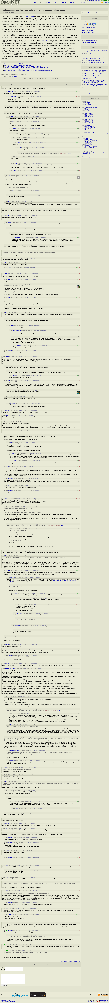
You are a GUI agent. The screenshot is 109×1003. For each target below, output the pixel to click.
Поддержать (97, 1001)
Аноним (6, 86)
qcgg (20, 147)
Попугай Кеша (10, 91)
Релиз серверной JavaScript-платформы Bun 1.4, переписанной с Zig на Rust (95, 85)
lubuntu (15, 76)
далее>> (105, 133)
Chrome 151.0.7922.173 (90, 122)
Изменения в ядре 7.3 (87, 157)
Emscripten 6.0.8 (89, 130)
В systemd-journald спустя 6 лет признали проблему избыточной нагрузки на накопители (94, 77)
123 (16, 163)
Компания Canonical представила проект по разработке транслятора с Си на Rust (94, 71)
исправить (72, 62)
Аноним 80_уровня (12, 318)
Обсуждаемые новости (94, 67)
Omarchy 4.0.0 (88, 139)
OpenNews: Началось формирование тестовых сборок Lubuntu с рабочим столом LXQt (28, 70)
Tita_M (9, 790)
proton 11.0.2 (88, 109)
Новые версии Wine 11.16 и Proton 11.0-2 (95, 91)
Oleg (6, 649)
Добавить (91, 1001)
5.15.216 (84, 153)
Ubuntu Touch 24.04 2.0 (91, 146)
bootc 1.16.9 (88, 125)
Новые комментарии (87, 30)
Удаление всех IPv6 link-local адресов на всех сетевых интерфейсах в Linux (95, 57)
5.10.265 (88, 153)
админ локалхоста (17, 330)
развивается (45, 40)
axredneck (14, 375)
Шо (13, 121)
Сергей (14, 170)
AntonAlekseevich (11, 284)
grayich (9, 175)
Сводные (95, 25)
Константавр (17, 237)
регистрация (97, 0)
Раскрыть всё (72, 84)
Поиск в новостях (87, 29)
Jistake (9, 222)
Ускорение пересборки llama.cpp (95, 60)
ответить (19, 86)
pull (91, 155)
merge (88, 155)
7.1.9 (86, 152)
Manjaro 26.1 (88, 142)
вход (94, 0)
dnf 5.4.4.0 (87, 124)
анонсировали (29, 16)
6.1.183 (102, 152)
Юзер (7, 877)
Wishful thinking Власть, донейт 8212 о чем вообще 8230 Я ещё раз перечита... (34, 710)
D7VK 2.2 (87, 102)
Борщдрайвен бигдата (10, 668)
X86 (5, 208)
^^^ (25, 91)
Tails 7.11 (87, 138)
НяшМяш (12, 390)
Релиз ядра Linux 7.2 (90, 40)
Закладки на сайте (6, 1000)
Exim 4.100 (88, 128)
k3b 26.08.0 (88, 115)
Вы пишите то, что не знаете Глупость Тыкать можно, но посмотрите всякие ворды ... (35, 525)
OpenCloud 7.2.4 (89, 120)
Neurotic (7, 356)
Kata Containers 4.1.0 (90, 126)
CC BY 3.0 (10, 73)
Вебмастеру (105, 1001)
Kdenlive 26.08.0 (89, 119)
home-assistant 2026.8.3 (91, 107)
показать (70, 153)
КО (7, 106)
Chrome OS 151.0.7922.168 (91, 137)
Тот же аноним (11, 485)
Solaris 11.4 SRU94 (89, 147)
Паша (16, 137)
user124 (12, 935)
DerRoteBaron (13, 370)
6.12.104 (94, 152)
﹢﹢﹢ (23, 86)
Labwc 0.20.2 (88, 118)
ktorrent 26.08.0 (89, 121)
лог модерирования (76, 961)
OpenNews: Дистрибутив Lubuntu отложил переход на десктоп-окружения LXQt (26, 67)
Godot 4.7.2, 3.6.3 (89, 106)
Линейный (63, 84)
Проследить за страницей (8, 1001)
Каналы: (84, 24)
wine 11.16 (87, 110)
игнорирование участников (66, 961)
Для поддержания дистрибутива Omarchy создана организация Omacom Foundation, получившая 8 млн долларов (94, 81)
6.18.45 (90, 152)
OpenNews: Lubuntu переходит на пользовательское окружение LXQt (23, 66)
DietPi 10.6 (88, 143)
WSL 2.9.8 (87, 108)
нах (13, 190)
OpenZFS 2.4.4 (88, 112)
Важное (94, 37)
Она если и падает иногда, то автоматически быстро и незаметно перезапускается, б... (45, 153)
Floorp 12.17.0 (88, 113)
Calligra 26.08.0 (89, 114)
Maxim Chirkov (104, 1000)
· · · (26, 86)
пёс (6, 908)
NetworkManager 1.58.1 (90, 127)
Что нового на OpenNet (88, 27)
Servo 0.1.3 (88, 104)
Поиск (80, 2)
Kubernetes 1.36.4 (89, 132)
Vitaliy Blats (8, 850)
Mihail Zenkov (20, 598)
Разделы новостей (87, 25)
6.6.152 (98, 152)
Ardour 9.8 (87, 131)
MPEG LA (7, 215)
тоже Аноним (8, 421)
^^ (26, 96)
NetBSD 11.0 (88, 145)
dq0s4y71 (12, 195)
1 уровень (57, 84)
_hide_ (9, 696)
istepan (6, 415)
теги (84, 2)
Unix (88, 12)
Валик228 (12, 116)
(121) (10, 84)
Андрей (7, 767)
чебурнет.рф (18, 156)
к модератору (33, 86)
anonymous (12, 577)
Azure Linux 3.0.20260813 (91, 140)
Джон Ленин (13, 96)
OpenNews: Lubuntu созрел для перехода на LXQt (18, 69)
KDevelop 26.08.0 (89, 116)
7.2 (86, 155)
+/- (67, 84)
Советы (94, 47)
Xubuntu (9, 267)
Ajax (52, 84)
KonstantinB (10, 490)
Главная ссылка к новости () (20, 64)
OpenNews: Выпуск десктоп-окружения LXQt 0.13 (17, 65)
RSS (78, 84)
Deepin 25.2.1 (88, 144)
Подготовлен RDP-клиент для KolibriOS (94, 73)
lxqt (12, 76)
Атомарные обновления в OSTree (96, 62)
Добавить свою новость (88, 32)
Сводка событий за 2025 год (89, 42)
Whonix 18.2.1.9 (89, 149)
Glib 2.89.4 (87, 103)
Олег (9, 434)
